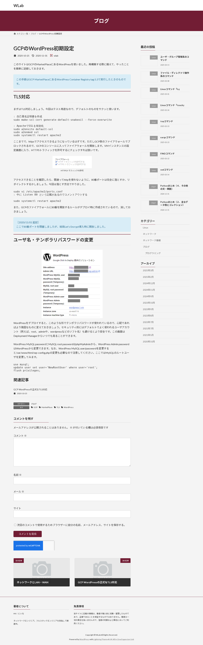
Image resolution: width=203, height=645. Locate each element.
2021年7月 (148, 328)
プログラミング (153, 253)
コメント (20, 435)
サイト (17, 508)
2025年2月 (148, 277)
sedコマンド (166, 169)
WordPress (69, 407)
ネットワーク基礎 (152, 240)
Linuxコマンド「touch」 (172, 105)
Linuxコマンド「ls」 (170, 89)
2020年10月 (149, 341)
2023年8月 (148, 315)
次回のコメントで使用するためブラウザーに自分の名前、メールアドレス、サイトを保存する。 (71, 524)
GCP (35, 407)
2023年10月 (149, 302)
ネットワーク (149, 234)
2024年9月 (148, 296)
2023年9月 (148, 309)
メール (18, 491)
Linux (145, 227)
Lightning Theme (101, 639)
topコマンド (166, 121)
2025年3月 (148, 270)
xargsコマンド (167, 137)
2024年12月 (149, 283)
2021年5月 (148, 335)
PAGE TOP (195, 623)
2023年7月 (148, 322)
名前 (17, 474)
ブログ (34, 404)
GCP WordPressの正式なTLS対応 (30, 389)
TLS (58, 407)
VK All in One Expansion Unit (122, 639)
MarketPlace (47, 407)
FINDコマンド (167, 153)
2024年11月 (149, 289)
